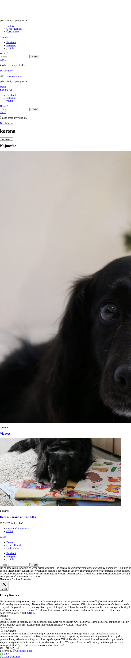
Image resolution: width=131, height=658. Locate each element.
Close (3, 536)
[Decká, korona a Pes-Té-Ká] (65, 472)
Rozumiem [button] (26, 579)
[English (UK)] (15, 656)
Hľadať (34, 57)
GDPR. (31, 613)
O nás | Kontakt (14, 28)
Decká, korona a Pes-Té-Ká (18, 517)
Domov (10, 26)
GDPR (9, 531)
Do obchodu (6, 70)
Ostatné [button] (4, 615)
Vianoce (5, 433)
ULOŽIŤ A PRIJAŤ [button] (10, 648)
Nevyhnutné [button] (6, 627)
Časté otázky (12, 31)
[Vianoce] (65, 287)
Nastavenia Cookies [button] (10, 579)
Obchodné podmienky (17, 528)
